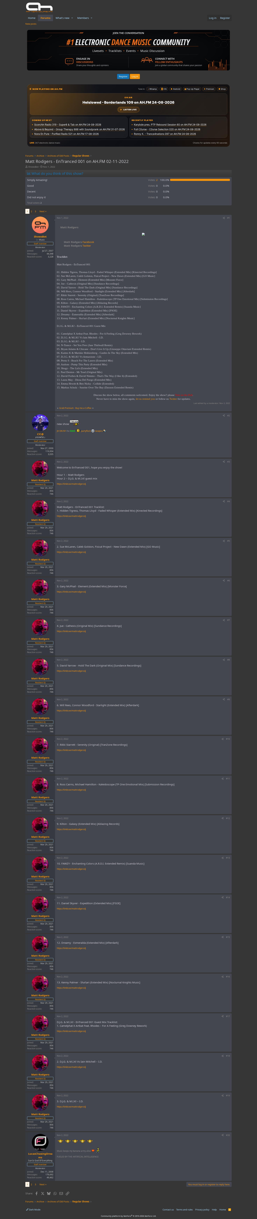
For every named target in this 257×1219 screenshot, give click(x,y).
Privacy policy (202, 1209)
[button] (72, 18)
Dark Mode (34, 1209)
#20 (228, 1135)
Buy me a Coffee (83, 408)
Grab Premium (66, 408)
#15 (228, 937)
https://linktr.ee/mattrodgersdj (71, 483)
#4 (228, 501)
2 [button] (153, 180)
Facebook (79, 242)
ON (61, 430)
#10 (228, 738)
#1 (228, 217)
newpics (99, 430)
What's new (62, 18)
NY (64, 430)
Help (214, 1209)
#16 (228, 976)
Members (83, 18)
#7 (228, 620)
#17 (228, 1016)
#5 (228, 540)
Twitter (77, 245)
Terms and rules (184, 1209)
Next (42, 211)
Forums (45, 18)
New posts (30, 23)
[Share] (224, 218)
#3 (228, 461)
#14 (228, 897)
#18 (228, 1055)
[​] (143, 234)
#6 (228, 580)
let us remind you (145, 398)
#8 (228, 659)
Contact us (168, 1209)
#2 (228, 415)
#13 (228, 857)
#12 (228, 818)
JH (58, 430)
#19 (228, 1095)
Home (31, 18)
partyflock (86, 430)
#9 (228, 699)
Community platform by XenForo (128, 1216)
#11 (228, 778)
